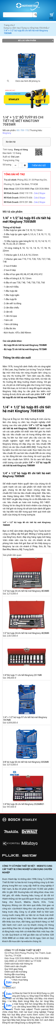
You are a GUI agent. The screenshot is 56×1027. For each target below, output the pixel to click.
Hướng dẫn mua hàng (14, 974)
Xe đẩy (17, 1017)
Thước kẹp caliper (23, 1009)
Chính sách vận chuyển (15, 966)
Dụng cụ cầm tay (12, 28)
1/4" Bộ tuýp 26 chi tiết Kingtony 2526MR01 (23, 804)
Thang (50, 1012)
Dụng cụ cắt (47, 993)
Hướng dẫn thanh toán (15, 977)
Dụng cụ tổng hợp (30, 28)
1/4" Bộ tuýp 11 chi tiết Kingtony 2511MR (22, 675)
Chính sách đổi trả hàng (15, 972)
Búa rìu (18, 993)
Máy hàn (15, 1020)
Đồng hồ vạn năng (10, 1022)
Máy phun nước (24, 1014)
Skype (42, 193)
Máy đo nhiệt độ (40, 1006)
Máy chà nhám (46, 998)
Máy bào (24, 998)
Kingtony (7, 133)
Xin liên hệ (11, 142)
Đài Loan (15, 157)
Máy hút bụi (8, 1014)
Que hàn (6, 1020)
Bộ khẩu (44, 28)
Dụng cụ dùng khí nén (30, 1022)
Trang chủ (8, 25)
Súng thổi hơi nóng (28, 1004)
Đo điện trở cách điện (42, 1020)
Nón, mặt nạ (20, 1012)
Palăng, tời (7, 1017)
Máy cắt (33, 998)
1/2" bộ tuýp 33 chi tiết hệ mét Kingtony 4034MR (26, 591)
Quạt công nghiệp (37, 1012)
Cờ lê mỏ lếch (34, 993)
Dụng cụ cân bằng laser (19, 1006)
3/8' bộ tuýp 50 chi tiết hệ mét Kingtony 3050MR (26, 762)
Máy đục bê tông (39, 1001)
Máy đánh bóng (21, 1001)
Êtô (41, 996)
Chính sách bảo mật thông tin (18, 963)
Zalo (36, 193)
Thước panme (41, 1009)
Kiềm (46, 996)
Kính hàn (49, 1017)
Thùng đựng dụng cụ (32, 1017)
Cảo (25, 993)
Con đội (49, 1014)
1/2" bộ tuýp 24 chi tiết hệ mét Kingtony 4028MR (26, 633)
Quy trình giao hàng (13, 969)
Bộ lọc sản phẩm (27, 40)
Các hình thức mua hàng (16, 980)
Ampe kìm (25, 1020)
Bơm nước (38, 1014)
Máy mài (13, 1004)
